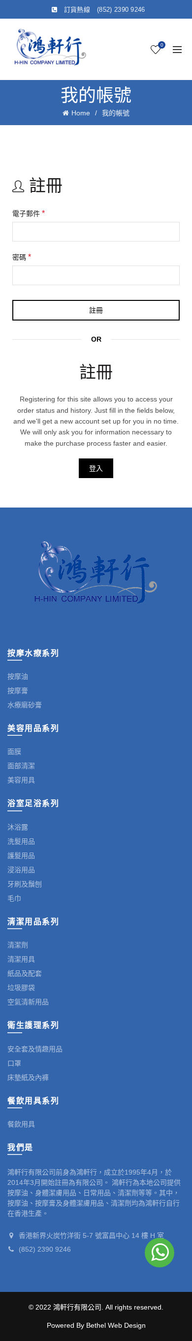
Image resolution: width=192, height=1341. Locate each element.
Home (80, 113)
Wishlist (161, 45)
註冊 (96, 310)
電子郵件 (28, 213)
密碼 (21, 257)
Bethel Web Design (116, 1325)
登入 (96, 468)
